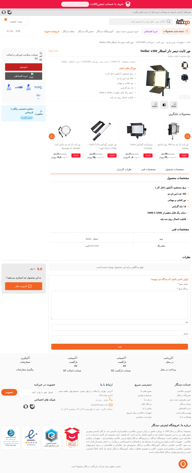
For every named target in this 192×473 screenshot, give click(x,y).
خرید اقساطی (151, 31)
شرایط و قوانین (145, 395)
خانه (188, 42)
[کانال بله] (10, 12)
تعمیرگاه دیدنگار (85, 31)
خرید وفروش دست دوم (180, 399)
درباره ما (148, 399)
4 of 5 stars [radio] (160, 284)
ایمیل (185, 333)
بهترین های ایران (183, 413)
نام (187, 322)
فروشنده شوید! (51, 31)
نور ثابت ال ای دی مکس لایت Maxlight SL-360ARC (67, 146)
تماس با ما (147, 408)
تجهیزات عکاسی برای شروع (139, 413)
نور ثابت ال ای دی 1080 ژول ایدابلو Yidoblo (173, 146)
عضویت (9, 392)
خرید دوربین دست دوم (127, 31)
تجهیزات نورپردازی (175, 42)
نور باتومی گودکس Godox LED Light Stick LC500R (103, 146)
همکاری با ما (185, 417)
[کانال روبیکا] (4, 12)
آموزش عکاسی (184, 391)
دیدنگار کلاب (146, 404)
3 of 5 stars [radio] (165, 284)
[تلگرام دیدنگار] (22, 12)
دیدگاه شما (182, 288)
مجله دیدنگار (68, 31)
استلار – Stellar (92, 239)
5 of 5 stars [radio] (156, 284)
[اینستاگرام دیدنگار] (28, 12)
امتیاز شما (182, 284)
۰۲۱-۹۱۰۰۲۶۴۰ (102, 400)
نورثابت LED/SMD (144, 42)
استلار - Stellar (68, 61)
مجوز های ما (146, 391)
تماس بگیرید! (26, 118)
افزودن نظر (21, 286)
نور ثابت (160, 42)
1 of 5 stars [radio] (174, 284)
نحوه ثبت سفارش (144, 417)
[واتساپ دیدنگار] (16, 12)
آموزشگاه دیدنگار (104, 31)
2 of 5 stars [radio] (169, 284)
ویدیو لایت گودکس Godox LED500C (141, 146)
